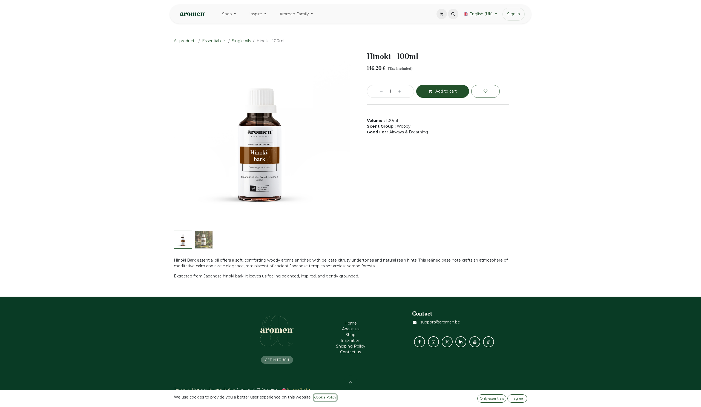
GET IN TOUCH (277, 360)
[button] (453, 14)
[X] (447, 341)
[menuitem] (229, 14)
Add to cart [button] (445, 91)
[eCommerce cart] (441, 14)
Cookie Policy (325, 397)
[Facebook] (419, 341)
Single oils (241, 40)
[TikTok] (488, 341)
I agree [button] (517, 398)
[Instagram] (433, 341)
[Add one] (405, 91)
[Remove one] (376, 91)
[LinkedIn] (460, 341)
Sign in (513, 14)
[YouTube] (474, 341)
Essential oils (214, 40)
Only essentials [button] (492, 398)
